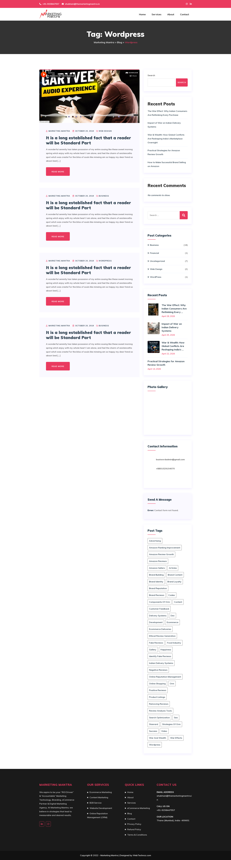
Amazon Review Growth (161, 554)
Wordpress (154, 744)
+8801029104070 (165, 468)
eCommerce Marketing (138, 808)
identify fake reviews (160, 656)
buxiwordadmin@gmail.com (170, 459)
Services (156, 14)
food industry (174, 642)
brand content (175, 574)
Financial (154, 253)
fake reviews (156, 642)
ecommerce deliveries (160, 629)
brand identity (156, 581)
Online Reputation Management (165, 676)
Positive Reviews (157, 690)
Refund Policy (134, 829)
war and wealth (157, 738)
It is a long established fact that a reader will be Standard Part (88, 140)
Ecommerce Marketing (101, 792)
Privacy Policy (134, 824)
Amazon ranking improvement (164, 547)
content (178, 602)
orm (172, 683)
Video (164, 731)
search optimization (159, 717)
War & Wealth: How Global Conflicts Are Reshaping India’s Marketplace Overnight (166, 138)
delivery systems (157, 615)
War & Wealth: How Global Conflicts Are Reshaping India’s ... (173, 346)
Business (104, 196)
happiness (165, 649)
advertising (155, 540)
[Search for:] (168, 215)
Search (151, 75)
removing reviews (158, 704)
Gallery (152, 649)
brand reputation (158, 588)
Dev (173, 615)
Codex (171, 595)
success (153, 731)
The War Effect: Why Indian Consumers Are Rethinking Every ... (174, 309)
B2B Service (95, 802)
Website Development (101, 808)
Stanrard (153, 724)
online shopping (157, 683)
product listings (157, 697)
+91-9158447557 (166, 810)
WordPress (105, 261)
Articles (173, 568)
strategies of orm (171, 724)
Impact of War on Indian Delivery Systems (172, 327)
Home (142, 14)
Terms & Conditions (137, 834)
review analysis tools (160, 710)
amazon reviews (158, 561)
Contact (184, 14)
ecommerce (172, 622)
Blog (129, 813)
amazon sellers (157, 568)
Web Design (105, 131)
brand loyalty (174, 581)
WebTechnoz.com (142, 855)
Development (156, 622)
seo (176, 717)
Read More (58, 171)
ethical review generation (162, 636)
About (170, 14)
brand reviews (156, 595)
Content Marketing (99, 797)
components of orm (159, 602)
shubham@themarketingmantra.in (82, 4)
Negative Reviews (158, 670)
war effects (176, 738)
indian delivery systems (161, 663)
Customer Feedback (159, 608)
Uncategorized (157, 261)
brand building (156, 574)
